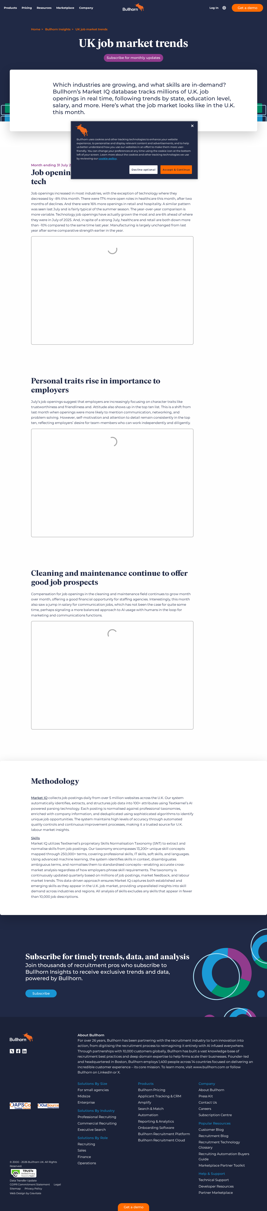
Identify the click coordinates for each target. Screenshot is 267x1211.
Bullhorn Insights (58, 29)
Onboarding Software (156, 1128)
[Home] (133, 10)
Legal (57, 1184)
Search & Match (151, 1109)
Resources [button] (44, 8)
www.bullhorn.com (209, 1067)
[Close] (192, 125)
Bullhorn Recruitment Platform (164, 1134)
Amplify (144, 1102)
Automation (148, 1115)
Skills (35, 838)
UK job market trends (91, 29)
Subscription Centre (215, 1115)
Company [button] (86, 8)
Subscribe (41, 993)
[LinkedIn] (24, 1051)
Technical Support (214, 1180)
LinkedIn (105, 1072)
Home (35, 29)
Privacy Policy (33, 1188)
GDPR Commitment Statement (30, 1184)
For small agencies (93, 1090)
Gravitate (35, 1193)
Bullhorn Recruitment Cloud (161, 1140)
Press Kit (206, 1096)
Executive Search (92, 1130)
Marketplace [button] (65, 8)
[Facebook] (18, 1051)
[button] (224, 8)
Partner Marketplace (216, 1193)
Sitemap (15, 1188)
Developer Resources (216, 1186)
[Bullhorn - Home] (21, 1038)
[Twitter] (12, 1051)
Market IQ (39, 798)
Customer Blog (211, 1130)
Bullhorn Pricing (151, 1090)
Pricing (27, 8)
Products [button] (10, 8)
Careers (205, 1109)
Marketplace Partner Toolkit (222, 1165)
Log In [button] (214, 8)
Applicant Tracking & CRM (159, 1096)
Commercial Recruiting (97, 1123)
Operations (87, 1163)
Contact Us (208, 1102)
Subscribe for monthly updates (133, 58)
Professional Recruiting (97, 1117)
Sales (82, 1150)
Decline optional (143, 169)
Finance (84, 1157)
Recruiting (86, 1144)
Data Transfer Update (23, 1180)
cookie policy (108, 158)
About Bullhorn (211, 1090)
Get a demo (247, 8)
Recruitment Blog (213, 1136)
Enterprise (86, 1102)
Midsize (84, 1096)
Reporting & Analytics (156, 1121)
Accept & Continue (176, 169)
